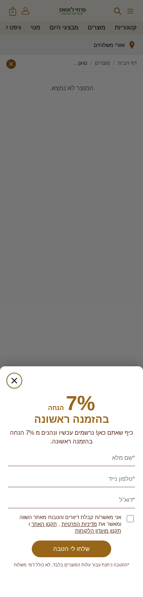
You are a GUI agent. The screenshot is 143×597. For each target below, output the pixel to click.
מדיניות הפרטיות (79, 524)
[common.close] (14, 380)
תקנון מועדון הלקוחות (98, 531)
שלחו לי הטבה (71, 548)
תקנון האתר (44, 524)
